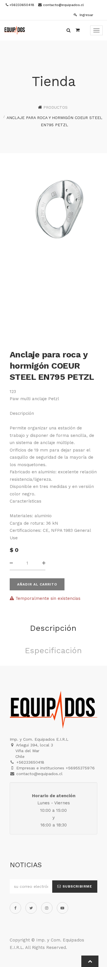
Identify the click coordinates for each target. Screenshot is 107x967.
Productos (55, 107)
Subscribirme (76, 886)
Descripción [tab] (53, 628)
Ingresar (85, 15)
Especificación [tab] (53, 650)
